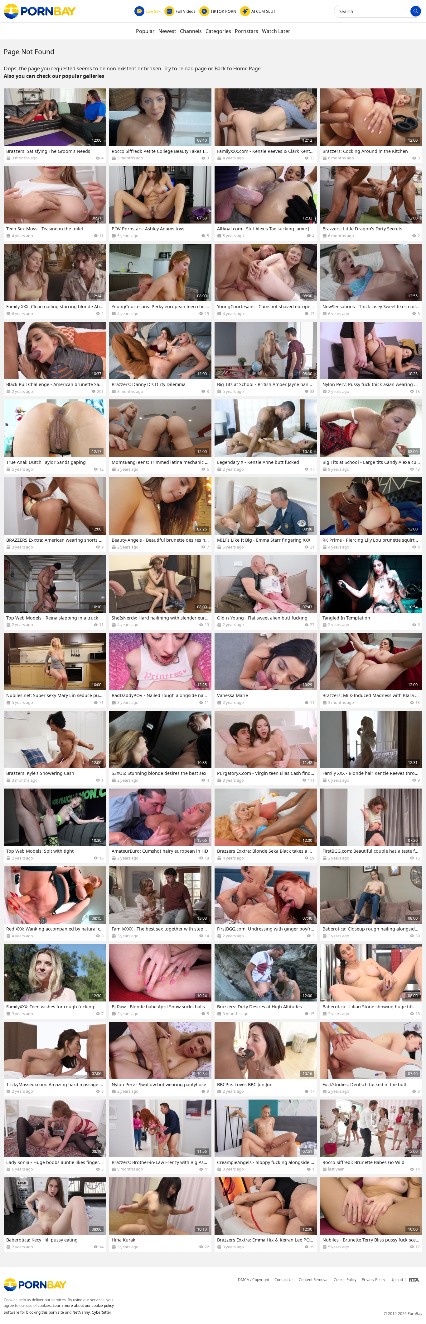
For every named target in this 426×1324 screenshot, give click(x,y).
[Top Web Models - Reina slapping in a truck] (55, 592)
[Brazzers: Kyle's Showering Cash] (55, 748)
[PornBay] (39, 11)
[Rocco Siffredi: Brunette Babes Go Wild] (371, 1137)
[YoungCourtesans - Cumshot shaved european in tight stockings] (266, 281)
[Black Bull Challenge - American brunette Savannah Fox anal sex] (55, 359)
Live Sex (153, 11)
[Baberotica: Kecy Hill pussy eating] (55, 1214)
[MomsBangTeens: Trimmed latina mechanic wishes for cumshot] (160, 436)
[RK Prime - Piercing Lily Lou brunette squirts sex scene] (371, 514)
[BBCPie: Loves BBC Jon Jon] (266, 1059)
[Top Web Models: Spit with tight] (55, 826)
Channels (191, 31)
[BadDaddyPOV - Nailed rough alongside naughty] (160, 670)
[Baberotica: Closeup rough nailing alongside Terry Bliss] (371, 903)
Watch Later (276, 31)
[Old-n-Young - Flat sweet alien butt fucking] (266, 592)
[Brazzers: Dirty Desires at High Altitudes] (266, 981)
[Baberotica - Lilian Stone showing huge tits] (371, 981)
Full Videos (186, 11)
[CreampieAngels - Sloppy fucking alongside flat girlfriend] (266, 1137)
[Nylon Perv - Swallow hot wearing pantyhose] (160, 1059)
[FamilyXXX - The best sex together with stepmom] (160, 903)
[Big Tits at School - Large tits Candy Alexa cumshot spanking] (371, 436)
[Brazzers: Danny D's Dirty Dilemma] (160, 359)
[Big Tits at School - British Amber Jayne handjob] (266, 359)
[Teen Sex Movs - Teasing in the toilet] (55, 203)
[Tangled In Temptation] (371, 592)
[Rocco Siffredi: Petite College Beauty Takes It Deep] (160, 125)
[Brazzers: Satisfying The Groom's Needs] (55, 125)
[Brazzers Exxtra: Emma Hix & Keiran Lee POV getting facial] (266, 1214)
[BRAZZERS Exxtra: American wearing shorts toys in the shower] (55, 514)
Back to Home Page (238, 68)
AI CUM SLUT (263, 11)
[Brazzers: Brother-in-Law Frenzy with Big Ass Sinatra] (160, 1137)
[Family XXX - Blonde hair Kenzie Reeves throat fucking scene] (371, 748)
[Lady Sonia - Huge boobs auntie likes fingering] (55, 1137)
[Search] (415, 11)
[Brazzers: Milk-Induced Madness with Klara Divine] (371, 670)
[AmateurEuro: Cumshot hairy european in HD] (160, 826)
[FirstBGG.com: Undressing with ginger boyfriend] (266, 903)
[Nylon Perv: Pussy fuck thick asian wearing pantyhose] (371, 359)
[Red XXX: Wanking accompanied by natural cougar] (55, 903)
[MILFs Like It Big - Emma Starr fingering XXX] (266, 514)
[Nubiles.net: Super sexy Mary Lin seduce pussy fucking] (55, 670)
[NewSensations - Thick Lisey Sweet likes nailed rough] (371, 281)
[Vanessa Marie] (266, 670)
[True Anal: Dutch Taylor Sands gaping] (55, 436)
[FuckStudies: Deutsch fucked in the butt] (371, 1059)
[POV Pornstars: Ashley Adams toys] (160, 203)
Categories (218, 31)
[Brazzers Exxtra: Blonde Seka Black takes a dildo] (266, 826)
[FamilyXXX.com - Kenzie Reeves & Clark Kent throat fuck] (266, 125)
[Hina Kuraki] (160, 1214)
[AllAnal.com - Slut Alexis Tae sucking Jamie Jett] (266, 203)
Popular (145, 31)
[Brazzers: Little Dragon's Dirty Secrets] (371, 203)
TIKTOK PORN (223, 11)
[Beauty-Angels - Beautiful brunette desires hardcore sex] (160, 514)
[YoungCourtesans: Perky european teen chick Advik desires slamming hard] (160, 281)
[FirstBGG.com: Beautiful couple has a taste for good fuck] (371, 826)
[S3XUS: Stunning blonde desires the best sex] (160, 748)
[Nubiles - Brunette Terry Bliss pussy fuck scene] (371, 1214)
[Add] (98, 96)
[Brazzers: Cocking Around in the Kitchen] (371, 125)
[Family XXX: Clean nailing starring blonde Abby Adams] (55, 281)
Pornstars (246, 31)
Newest (167, 31)
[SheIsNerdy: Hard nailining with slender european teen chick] (160, 592)
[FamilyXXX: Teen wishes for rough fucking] (55, 981)
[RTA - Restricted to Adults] (413, 1280)
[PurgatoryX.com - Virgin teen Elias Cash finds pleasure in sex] (266, 748)
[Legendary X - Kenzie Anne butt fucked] (266, 436)
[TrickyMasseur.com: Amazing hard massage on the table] (55, 1059)
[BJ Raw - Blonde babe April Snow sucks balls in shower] (160, 981)
